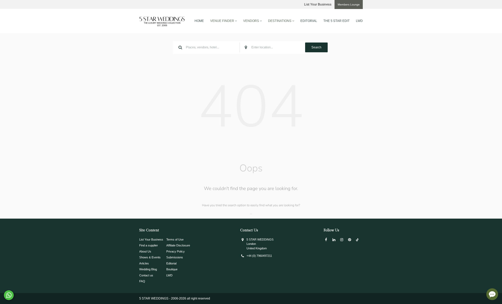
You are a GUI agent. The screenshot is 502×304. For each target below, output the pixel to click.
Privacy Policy (175, 251)
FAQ (142, 281)
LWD (359, 21)
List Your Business (317, 4)
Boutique (171, 269)
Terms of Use (175, 239)
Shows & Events (150, 257)
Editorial (171, 263)
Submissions (174, 257)
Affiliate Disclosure (178, 245)
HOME (199, 21)
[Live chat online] (492, 294)
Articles (144, 263)
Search (316, 47)
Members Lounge (349, 4)
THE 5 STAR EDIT (336, 21)
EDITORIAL (308, 21)
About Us (145, 251)
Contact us (146, 275)
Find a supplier (148, 245)
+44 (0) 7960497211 (259, 255)
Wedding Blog (148, 269)
